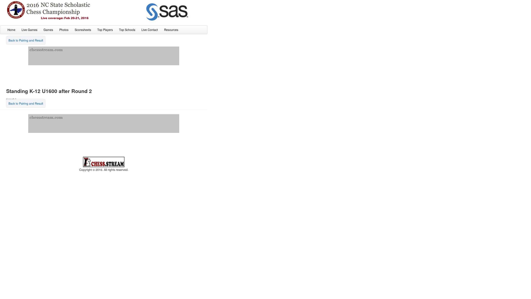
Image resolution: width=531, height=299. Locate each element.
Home (11, 30)
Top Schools (127, 30)
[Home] (48, 10)
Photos (63, 30)
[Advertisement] (103, 74)
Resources (171, 30)
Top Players (105, 30)
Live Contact (149, 30)
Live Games (29, 30)
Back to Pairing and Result (26, 40)
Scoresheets (83, 30)
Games (48, 30)
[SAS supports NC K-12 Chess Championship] (168, 12)
